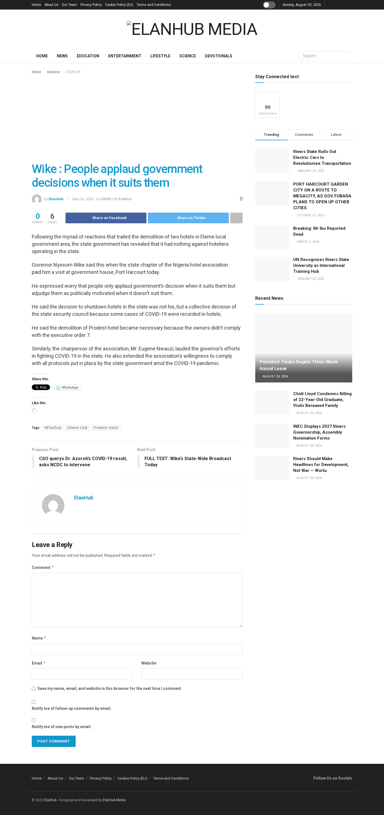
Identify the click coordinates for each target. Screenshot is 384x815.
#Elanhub (53, 428)
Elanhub (50, 800)
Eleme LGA (77, 428)
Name (39, 638)
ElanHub (56, 199)
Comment (43, 567)
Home (36, 5)
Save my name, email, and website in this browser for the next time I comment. (109, 688)
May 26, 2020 (83, 199)
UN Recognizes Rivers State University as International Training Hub (321, 265)
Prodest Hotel (106, 428)
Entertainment (124, 56)
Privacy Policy (91, 5)
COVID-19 (72, 72)
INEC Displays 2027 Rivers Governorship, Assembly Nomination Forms (319, 432)
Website (148, 663)
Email (39, 663)
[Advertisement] (137, 117)
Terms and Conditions (154, 5)
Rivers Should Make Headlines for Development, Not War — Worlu (321, 464)
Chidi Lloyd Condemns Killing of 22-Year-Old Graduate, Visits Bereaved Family (322, 399)
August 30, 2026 (275, 376)
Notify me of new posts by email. (62, 726)
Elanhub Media (114, 800)
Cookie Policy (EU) (119, 5)
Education (88, 56)
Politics (125, 199)
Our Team (69, 5)
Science (187, 56)
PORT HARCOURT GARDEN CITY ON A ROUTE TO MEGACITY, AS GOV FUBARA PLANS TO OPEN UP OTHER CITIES (322, 196)
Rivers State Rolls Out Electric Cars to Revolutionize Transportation (322, 157)
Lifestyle (160, 56)
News (62, 56)
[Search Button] (347, 56)
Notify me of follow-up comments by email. (72, 708)
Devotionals (218, 56)
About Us (51, 5)
